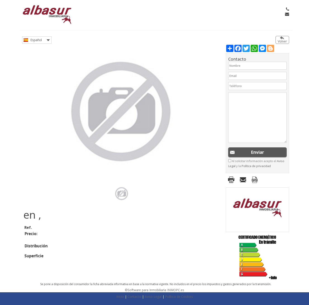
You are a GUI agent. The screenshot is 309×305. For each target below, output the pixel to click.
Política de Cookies (179, 296)
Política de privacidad (256, 166)
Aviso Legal (153, 296)
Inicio (120, 296)
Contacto (134, 296)
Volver (282, 41)
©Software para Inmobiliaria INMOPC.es (154, 290)
